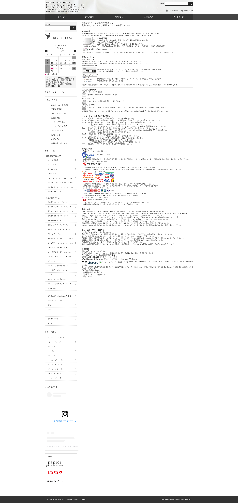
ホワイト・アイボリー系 (56, 337)
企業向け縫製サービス (54, 92)
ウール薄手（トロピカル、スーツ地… (61, 243)
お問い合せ (119, 17)
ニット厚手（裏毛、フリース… (58, 270)
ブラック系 (51, 346)
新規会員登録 (56, 109)
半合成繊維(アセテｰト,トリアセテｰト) (60, 187)
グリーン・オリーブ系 (55, 369)
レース (50, 275)
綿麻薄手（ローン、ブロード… (58, 202)
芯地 (49, 310)
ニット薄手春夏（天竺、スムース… (59, 252)
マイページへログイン (60, 113)
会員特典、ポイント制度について (94, 275)
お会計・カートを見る (62, 38)
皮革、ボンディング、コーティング (59, 284)
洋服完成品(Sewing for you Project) (59, 296)
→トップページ (148, 63)
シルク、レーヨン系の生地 (56, 279)
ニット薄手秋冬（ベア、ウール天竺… (60, 256)
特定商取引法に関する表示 (91, 271)
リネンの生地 (52, 164)
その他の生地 (52, 288)
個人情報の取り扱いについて (92, 273)
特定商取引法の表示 (71, 499)
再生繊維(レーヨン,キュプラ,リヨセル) (60, 183)
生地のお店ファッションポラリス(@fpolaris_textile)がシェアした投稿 (74, 447)
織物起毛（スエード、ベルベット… (59, 225)
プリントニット (53, 261)
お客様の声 (148, 17)
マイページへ (173, 11)
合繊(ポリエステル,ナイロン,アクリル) (60, 178)
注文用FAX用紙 (57, 131)
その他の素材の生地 (54, 192)
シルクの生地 (52, 173)
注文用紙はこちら (117, 101)
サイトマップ (178, 17)
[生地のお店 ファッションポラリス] (66, 11)
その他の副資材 (53, 319)
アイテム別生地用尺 (59, 126)
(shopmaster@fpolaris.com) (118, 35)
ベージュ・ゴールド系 (55, 360)
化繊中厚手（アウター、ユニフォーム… (61, 238)
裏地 (49, 305)
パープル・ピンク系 (54, 378)
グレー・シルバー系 (54, 342)
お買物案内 (55, 118)
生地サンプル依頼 (58, 122)
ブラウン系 (51, 355)
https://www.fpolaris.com (95, 95)
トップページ (59, 17)
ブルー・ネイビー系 (54, 374)
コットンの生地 (53, 160)
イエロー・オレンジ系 (55, 365)
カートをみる (188, 11)
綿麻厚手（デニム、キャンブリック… (60, 207)
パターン (51, 314)
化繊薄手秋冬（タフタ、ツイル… (59, 220)
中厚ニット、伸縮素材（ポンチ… (59, 266)
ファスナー (51, 323)
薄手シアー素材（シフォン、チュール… (61, 211)
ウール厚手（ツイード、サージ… (59, 247)
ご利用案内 (89, 17)
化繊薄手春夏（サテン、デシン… (59, 216)
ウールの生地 (52, 169)
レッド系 (51, 351)
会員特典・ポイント (59, 143)
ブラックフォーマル (54, 234)
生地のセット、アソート (56, 301)
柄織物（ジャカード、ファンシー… (59, 229)
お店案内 (83, 499)
